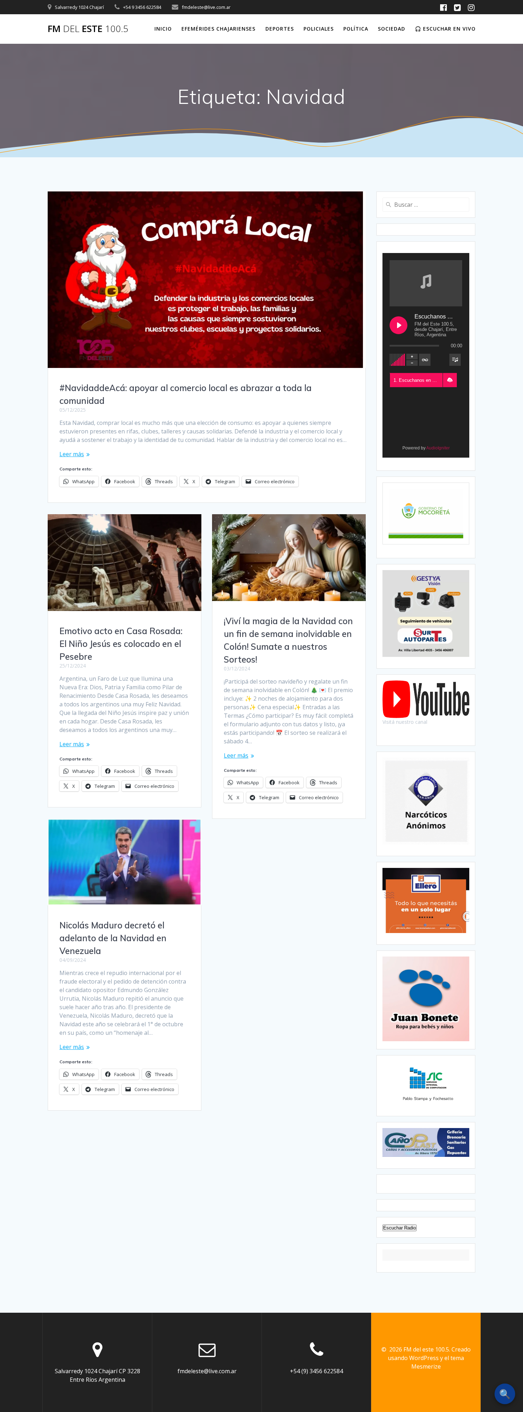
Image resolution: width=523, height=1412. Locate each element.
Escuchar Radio (399, 1228)
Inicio (163, 28)
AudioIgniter (438, 448)
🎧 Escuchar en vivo (445, 28)
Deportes (279, 28)
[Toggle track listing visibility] (455, 360)
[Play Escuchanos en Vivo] (398, 325)
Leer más (71, 454)
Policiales (318, 28)
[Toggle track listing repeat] (424, 360)
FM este (88, 28)
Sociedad (391, 28)
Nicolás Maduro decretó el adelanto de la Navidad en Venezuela (113, 938)
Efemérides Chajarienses (218, 28)
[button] (450, 380)
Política (355, 28)
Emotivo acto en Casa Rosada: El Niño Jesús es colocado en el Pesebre (121, 644)
